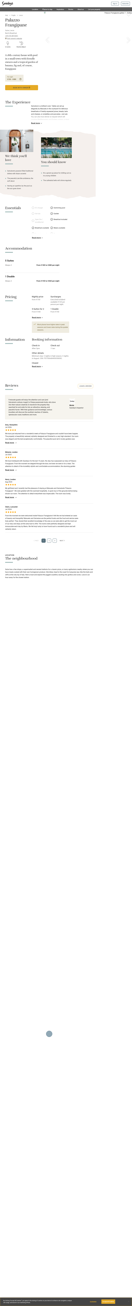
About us (81, 9)
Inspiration (60, 9)
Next (61, 541)
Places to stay (47, 9)
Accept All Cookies (108, 1301)
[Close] (128, 1301)
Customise (93, 1301)
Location (35, 9)
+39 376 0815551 (11, 36)
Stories (70, 9)
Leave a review (85, 386)
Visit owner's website (14, 38)
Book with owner (21, 88)
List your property (94, 9)
